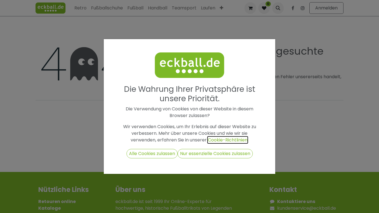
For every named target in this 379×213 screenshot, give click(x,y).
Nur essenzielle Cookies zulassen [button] (215, 153)
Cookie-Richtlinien (227, 140)
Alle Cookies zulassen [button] (152, 153)
